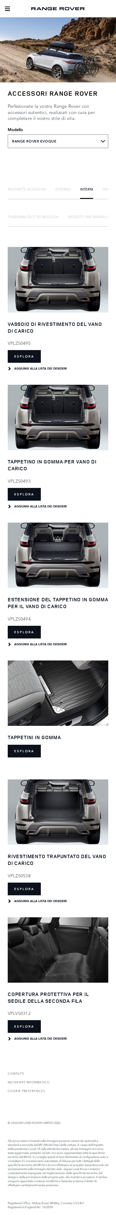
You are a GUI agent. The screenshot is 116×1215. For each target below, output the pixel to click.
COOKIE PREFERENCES (26, 1091)
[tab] (27, 189)
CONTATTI (16, 1073)
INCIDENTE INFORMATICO (29, 1082)
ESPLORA (24, 356)
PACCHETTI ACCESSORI (27, 188)
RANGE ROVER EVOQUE (34, 141)
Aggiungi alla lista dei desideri (40, 369)
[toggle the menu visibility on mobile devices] (7, 8)
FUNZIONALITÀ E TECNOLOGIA (33, 216)
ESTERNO (63, 188)
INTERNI (86, 188)
